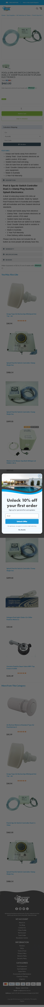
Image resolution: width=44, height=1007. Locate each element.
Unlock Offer (22, 521)
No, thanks (21, 530)
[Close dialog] (39, 475)
